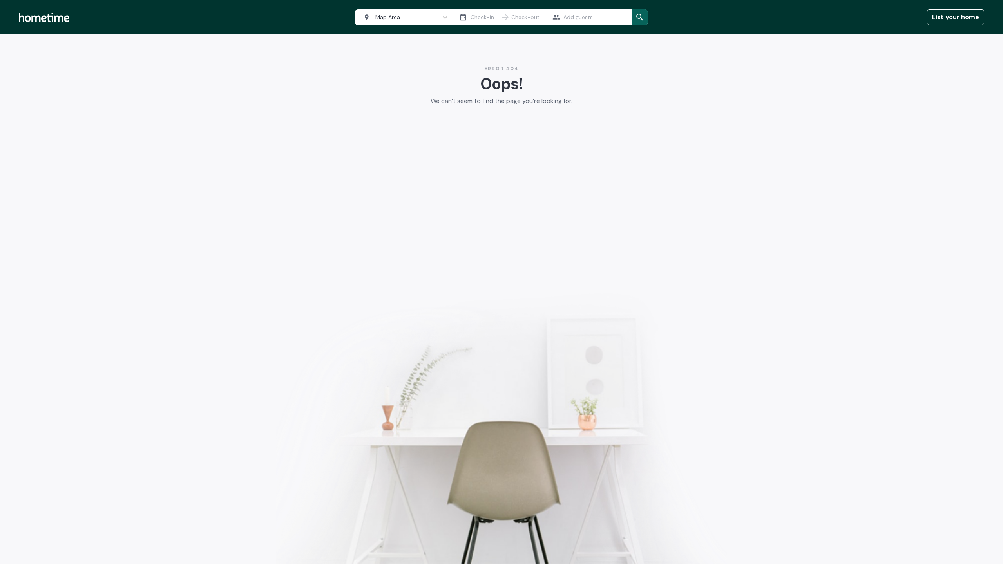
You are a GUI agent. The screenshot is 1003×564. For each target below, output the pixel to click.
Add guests (578, 17)
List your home (955, 17)
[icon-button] (463, 17)
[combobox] (402, 17)
